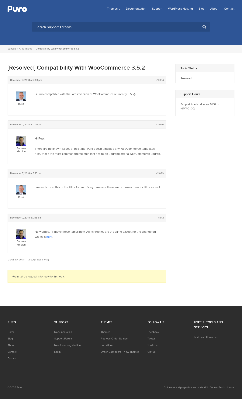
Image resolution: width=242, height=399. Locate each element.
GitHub (151, 351)
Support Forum (63, 338)
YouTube (152, 345)
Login (57, 351)
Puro (19, 387)
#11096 (160, 124)
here (49, 237)
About (214, 9)
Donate (12, 358)
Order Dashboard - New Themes (120, 351)
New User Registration (67, 345)
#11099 (160, 173)
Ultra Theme (25, 48)
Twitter (151, 338)
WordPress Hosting (180, 9)
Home (11, 332)
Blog (202, 9)
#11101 (161, 217)
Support (157, 9)
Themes (112, 9)
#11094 (160, 80)
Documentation (136, 9)
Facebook (153, 332)
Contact (229, 9)
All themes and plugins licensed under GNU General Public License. (199, 387)
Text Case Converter (206, 337)
